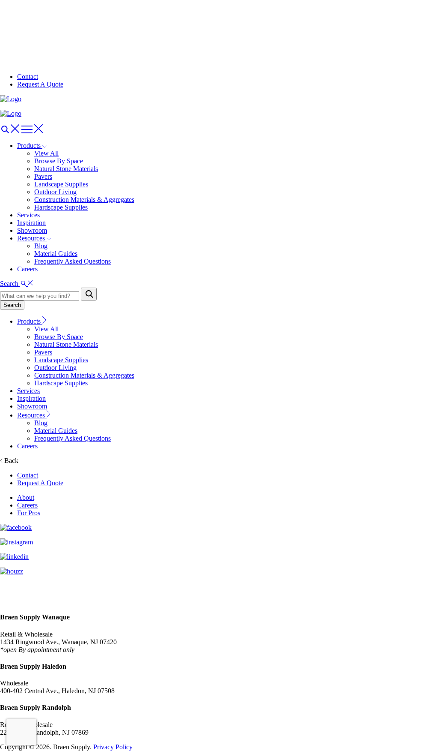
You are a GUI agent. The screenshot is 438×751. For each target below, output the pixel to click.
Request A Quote (40, 84)
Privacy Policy (113, 747)
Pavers (43, 176)
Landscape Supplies (61, 184)
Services (28, 215)
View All (46, 153)
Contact (27, 76)
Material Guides (55, 253)
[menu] (10, 131)
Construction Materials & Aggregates (84, 199)
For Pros (28, 513)
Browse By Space (58, 161)
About (25, 497)
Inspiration (31, 222)
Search (12, 305)
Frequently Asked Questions (72, 261)
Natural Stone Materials (66, 168)
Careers (27, 269)
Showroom (32, 230)
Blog (40, 245)
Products (29, 321)
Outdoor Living (55, 191)
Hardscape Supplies (61, 207)
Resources (32, 415)
